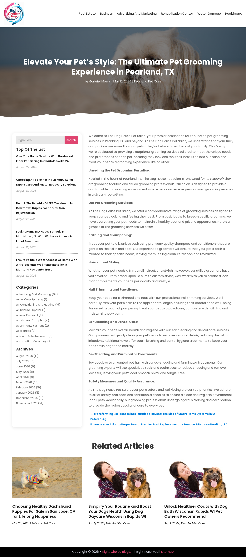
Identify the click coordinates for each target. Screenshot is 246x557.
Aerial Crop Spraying (29, 299)
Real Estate (87, 13)
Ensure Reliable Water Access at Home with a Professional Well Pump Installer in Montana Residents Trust (46, 264)
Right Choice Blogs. (116, 551)
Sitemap (167, 551)
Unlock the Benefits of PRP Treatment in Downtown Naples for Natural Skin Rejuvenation (44, 208)
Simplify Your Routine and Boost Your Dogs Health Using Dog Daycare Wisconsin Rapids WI (119, 511)
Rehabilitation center (177, 13)
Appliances (23, 331)
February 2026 (25, 387)
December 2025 (27, 398)
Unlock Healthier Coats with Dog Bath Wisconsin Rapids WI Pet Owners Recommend (196, 511)
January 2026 (25, 393)
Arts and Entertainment (32, 336)
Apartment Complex (30, 320)
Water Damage (209, 13)
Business (106, 13)
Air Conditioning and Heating (35, 305)
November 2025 (26, 403)
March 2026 (24, 382)
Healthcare (233, 13)
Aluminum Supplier (28, 310)
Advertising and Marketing (137, 13)
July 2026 (22, 361)
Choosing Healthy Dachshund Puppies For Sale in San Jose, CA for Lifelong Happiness (43, 511)
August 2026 (24, 356)
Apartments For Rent (30, 326)
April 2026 (22, 377)
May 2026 (22, 372)
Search (71, 140)
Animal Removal (27, 315)
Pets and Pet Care (147, 81)
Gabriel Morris (100, 81)
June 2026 (23, 366)
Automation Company (31, 341)
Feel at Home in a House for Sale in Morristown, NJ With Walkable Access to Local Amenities (44, 236)
